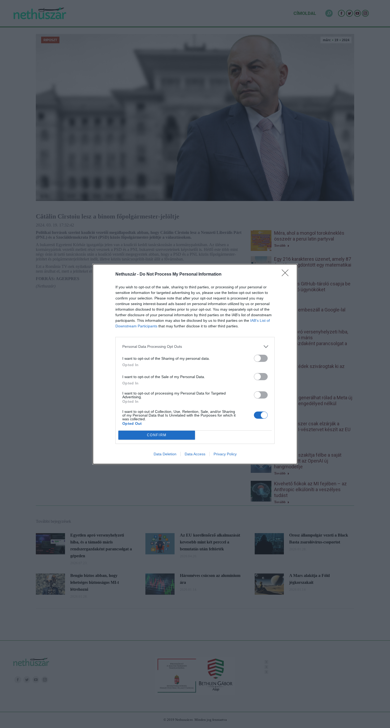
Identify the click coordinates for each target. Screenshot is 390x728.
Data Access (195, 454)
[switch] (261, 358)
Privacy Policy (225, 454)
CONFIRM (157, 435)
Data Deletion (165, 454)
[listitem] (195, 346)
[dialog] (195, 364)
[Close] (287, 274)
